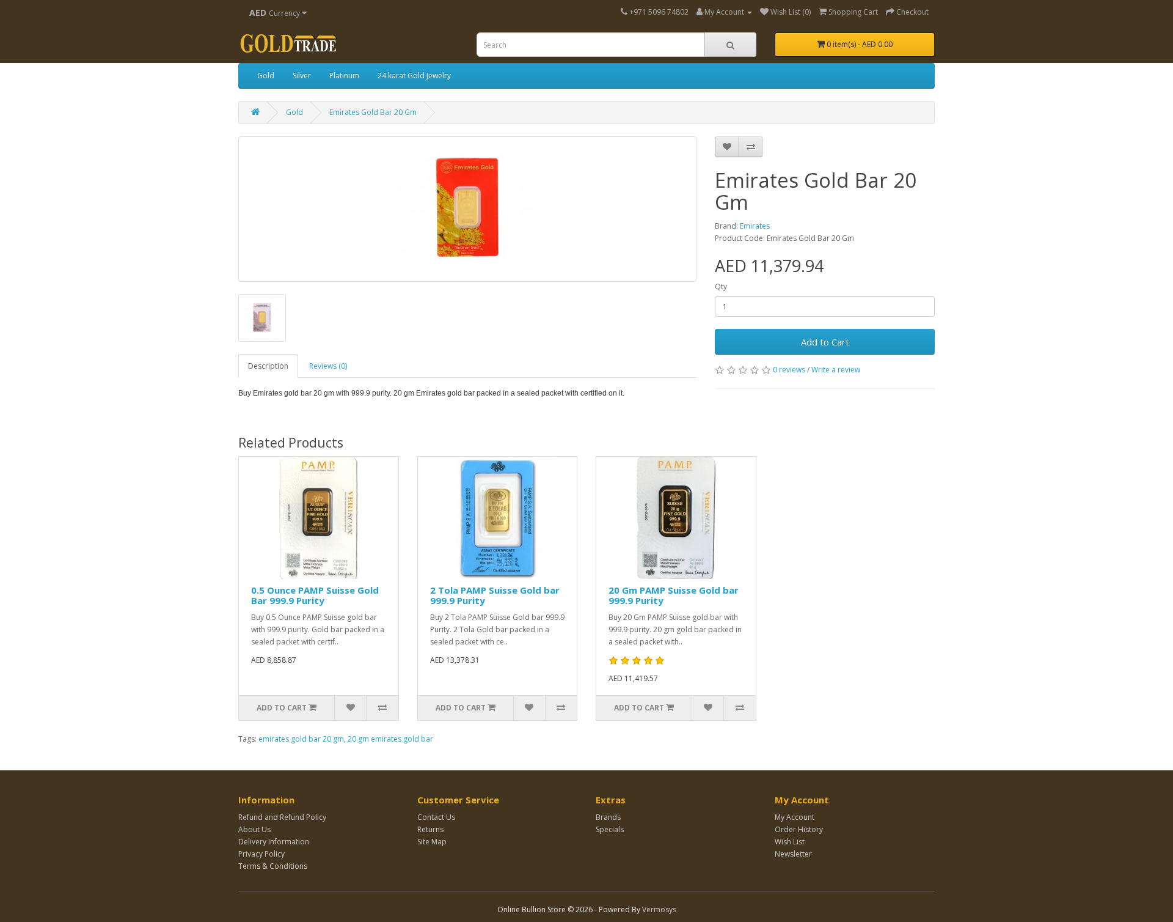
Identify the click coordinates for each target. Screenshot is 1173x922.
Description (268, 366)
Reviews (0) (328, 366)
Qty (721, 286)
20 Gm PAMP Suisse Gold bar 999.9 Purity (673, 595)
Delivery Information (273, 841)
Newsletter (793, 854)
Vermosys (659, 909)
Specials (610, 829)
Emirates (755, 226)
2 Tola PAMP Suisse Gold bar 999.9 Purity (495, 595)
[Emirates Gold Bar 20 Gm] (467, 209)
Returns (430, 829)
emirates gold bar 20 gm (301, 739)
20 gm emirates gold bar (390, 739)
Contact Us (436, 817)
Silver (302, 75)
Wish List (790, 841)
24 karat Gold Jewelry (414, 75)
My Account (794, 817)
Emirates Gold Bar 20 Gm (373, 112)
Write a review (835, 369)
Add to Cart (825, 342)
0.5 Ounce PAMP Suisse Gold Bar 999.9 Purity (315, 595)
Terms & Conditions (272, 866)
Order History (799, 829)
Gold (265, 75)
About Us (254, 829)
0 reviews (789, 369)
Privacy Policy (261, 854)
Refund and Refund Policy (282, 817)
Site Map (432, 841)
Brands (608, 817)
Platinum (344, 75)
